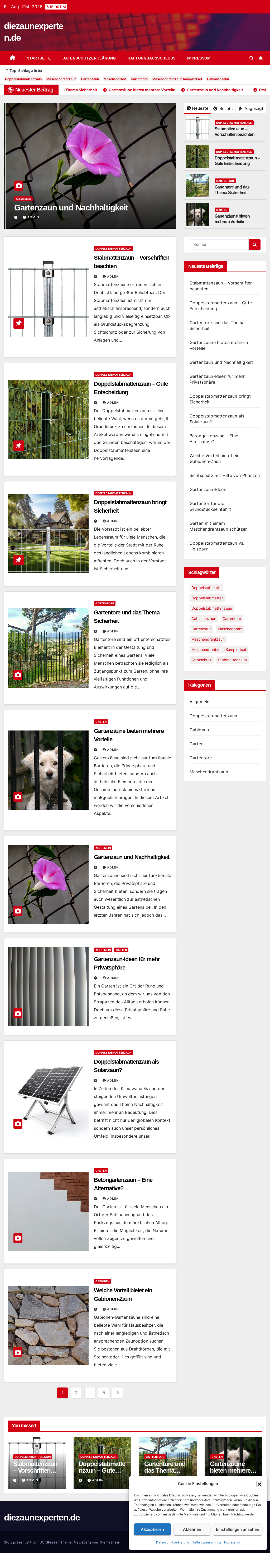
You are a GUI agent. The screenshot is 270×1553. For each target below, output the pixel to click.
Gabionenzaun (218, 79)
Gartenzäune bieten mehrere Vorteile (230, 1470)
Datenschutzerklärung (172, 1542)
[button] (259, 1483)
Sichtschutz (201, 660)
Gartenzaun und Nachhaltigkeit (70, 207)
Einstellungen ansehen (237, 1529)
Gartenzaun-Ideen (208, 489)
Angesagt (253, 108)
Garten (221, 210)
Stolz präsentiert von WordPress (31, 1542)
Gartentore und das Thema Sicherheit (165, 1470)
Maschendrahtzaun (61, 79)
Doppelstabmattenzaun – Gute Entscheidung (102, 1470)
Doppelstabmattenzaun (23, 79)
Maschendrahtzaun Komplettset (177, 79)
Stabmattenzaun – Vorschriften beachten (35, 1470)
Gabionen (102, 1281)
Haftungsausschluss (206, 1542)
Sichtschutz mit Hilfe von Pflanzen (225, 475)
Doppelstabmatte (206, 587)
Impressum (232, 1542)
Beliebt (225, 108)
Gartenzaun (90, 79)
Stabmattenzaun (232, 660)
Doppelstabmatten (207, 598)
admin (32, 217)
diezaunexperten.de (42, 1517)
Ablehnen (192, 1529)
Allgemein (22, 198)
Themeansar (109, 1542)
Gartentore (139, 79)
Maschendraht (115, 79)
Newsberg (82, 1542)
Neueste (200, 108)
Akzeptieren (152, 1529)
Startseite (39, 58)
